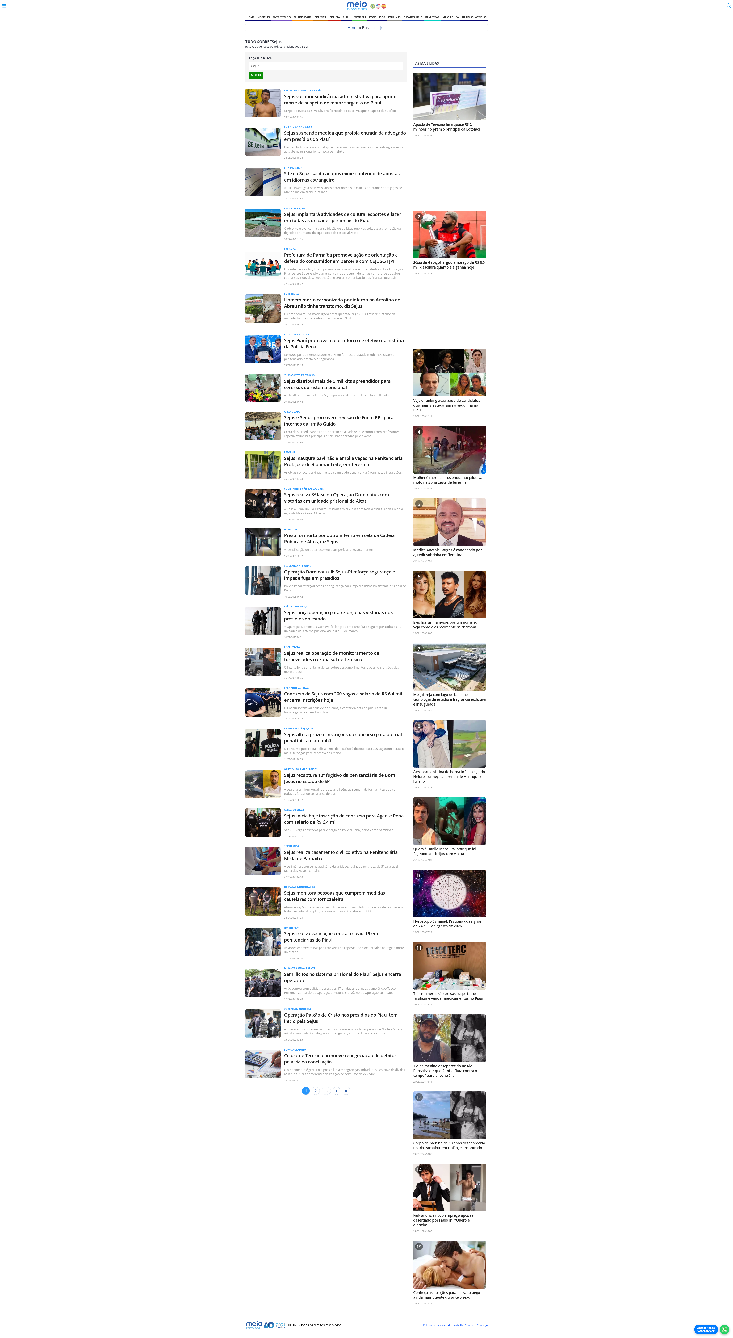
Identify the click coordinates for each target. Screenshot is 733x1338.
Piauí (346, 17)
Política (320, 17)
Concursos (377, 17)
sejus (380, 27)
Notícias (264, 17)
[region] (449, 175)
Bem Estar (432, 17)
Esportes (359, 17)
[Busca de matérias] (729, 7)
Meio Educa (450, 17)
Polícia (334, 17)
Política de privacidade (437, 1325)
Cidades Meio (413, 17)
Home (250, 17)
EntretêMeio (282, 17)
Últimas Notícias (474, 17)
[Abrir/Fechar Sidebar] (4, 5)
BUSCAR (256, 75)
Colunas (394, 17)
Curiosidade (302, 17)
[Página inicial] (357, 5)
